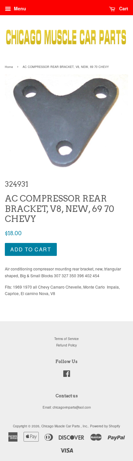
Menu (19, 8)
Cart (123, 8)
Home (9, 67)
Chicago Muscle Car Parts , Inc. (64, 425)
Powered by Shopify (105, 425)
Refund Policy (66, 345)
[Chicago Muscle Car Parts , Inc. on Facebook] (66, 375)
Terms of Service (66, 338)
